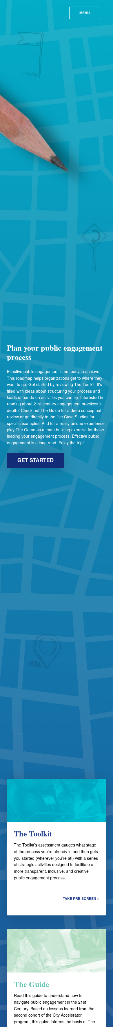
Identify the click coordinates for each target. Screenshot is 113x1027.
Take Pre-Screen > (81, 898)
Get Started (35, 460)
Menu (84, 12)
